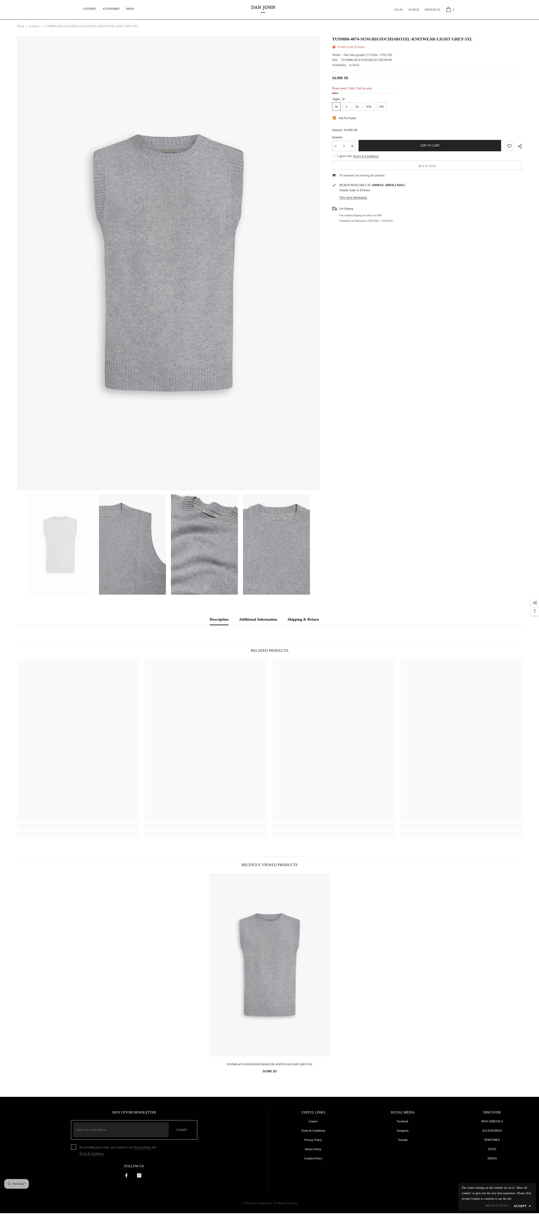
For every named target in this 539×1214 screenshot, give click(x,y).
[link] (78, 827)
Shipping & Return (303, 619)
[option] (168, 263)
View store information (353, 197)
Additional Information (258, 619)
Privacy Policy (142, 1147)
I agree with (344, 156)
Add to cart (429, 145)
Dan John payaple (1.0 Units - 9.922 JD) (368, 54)
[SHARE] (518, 146)
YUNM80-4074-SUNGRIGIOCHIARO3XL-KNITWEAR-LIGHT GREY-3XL (269, 1064)
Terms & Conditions (366, 156)
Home (20, 26)
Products (34, 26)
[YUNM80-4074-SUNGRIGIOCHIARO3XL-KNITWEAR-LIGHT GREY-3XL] (269, 965)
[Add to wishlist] (509, 146)
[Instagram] (139, 1175)
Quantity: (337, 137)
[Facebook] (126, 1175)
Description (219, 619)
